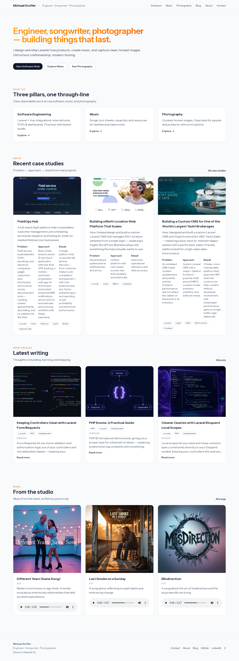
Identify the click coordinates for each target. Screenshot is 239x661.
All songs (221, 499)
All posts (221, 360)
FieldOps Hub (27, 221)
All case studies (217, 170)
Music (169, 5)
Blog (198, 5)
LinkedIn (216, 648)
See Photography (82, 66)
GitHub (205, 648)
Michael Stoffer (24, 6)
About (208, 5)
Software (156, 5)
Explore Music (56, 66)
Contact (221, 5)
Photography (184, 5)
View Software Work (28, 66)
